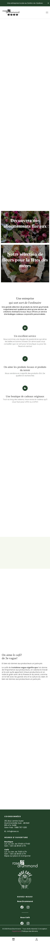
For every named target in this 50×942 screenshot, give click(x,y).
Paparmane (16, 931)
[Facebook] (22, 907)
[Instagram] (28, 907)
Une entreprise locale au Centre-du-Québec (25, 3)
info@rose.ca (13, 831)
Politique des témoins (30, 931)
